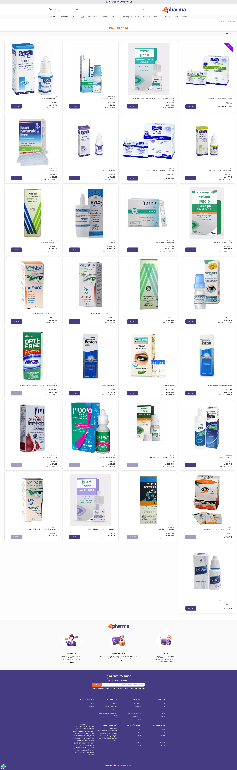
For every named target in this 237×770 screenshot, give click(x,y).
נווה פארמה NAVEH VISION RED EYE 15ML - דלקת (101, 314)
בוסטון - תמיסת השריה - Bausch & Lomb (220, 385)
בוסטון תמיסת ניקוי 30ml (108, 385)
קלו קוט (139, 736)
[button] (184, 17)
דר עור (163, 736)
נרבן (140, 739)
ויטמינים (91, 706)
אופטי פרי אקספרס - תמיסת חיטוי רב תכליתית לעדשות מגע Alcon (38, 385)
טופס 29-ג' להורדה (111, 710)
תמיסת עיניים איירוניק (168, 385)
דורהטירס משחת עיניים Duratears (164, 314)
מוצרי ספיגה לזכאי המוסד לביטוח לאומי (108, 714)
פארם (229, 22)
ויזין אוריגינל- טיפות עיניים (50, 457)
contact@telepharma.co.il (105, 730)
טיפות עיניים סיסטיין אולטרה (108, 457)
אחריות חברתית (160, 710)
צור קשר (115, 703)
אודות (163, 703)
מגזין (139, 719)
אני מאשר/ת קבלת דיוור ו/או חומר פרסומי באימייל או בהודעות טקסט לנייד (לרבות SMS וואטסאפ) (117, 688)
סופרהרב (162, 742)
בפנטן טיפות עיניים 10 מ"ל (108, 98)
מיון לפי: (34, 33)
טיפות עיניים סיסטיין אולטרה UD (223, 242)
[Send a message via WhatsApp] (3, 766)
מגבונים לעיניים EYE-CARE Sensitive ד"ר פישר (160, 170)
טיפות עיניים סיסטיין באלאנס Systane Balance (102, 529)
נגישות (163, 716)
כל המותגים (161, 745)
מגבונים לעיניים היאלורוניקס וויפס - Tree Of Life (218, 529)
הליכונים (91, 710)
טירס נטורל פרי (53, 170)
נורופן (139, 732)
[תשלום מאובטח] (118, 640)
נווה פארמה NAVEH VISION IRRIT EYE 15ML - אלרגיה (42, 314)
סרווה (163, 739)
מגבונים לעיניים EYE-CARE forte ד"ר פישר (219, 99)
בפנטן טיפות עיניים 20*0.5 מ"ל (165, 242)
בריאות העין (223, 22)
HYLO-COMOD (111, 242)
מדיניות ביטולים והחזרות (134, 713)
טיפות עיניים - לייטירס (109, 170)
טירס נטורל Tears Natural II (49, 242)
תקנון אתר (138, 706)
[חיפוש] (77, 9)
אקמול (139, 729)
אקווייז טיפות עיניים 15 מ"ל (224, 601)
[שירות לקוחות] (71, 640)
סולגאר (163, 732)
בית (234, 22)
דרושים (163, 713)
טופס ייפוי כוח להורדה (111, 706)
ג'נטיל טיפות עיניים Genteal (166, 529)
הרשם (97, 684)
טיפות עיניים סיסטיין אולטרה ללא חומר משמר (161, 457)
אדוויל (139, 745)
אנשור (92, 703)
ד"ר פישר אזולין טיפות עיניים (49, 98)
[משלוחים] (165, 640)
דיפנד (163, 729)
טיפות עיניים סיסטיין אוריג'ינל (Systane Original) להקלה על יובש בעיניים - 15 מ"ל (152, 99)
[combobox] (111, 9)
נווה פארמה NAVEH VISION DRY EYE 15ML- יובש (43, 529)
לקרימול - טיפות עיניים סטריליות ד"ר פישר (220, 170)
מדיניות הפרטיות (136, 710)
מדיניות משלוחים (136, 716)
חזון (164, 706)
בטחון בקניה (137, 703)
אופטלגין (138, 742)
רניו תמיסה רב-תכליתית (225, 457)
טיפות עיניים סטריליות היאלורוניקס (222, 314)
